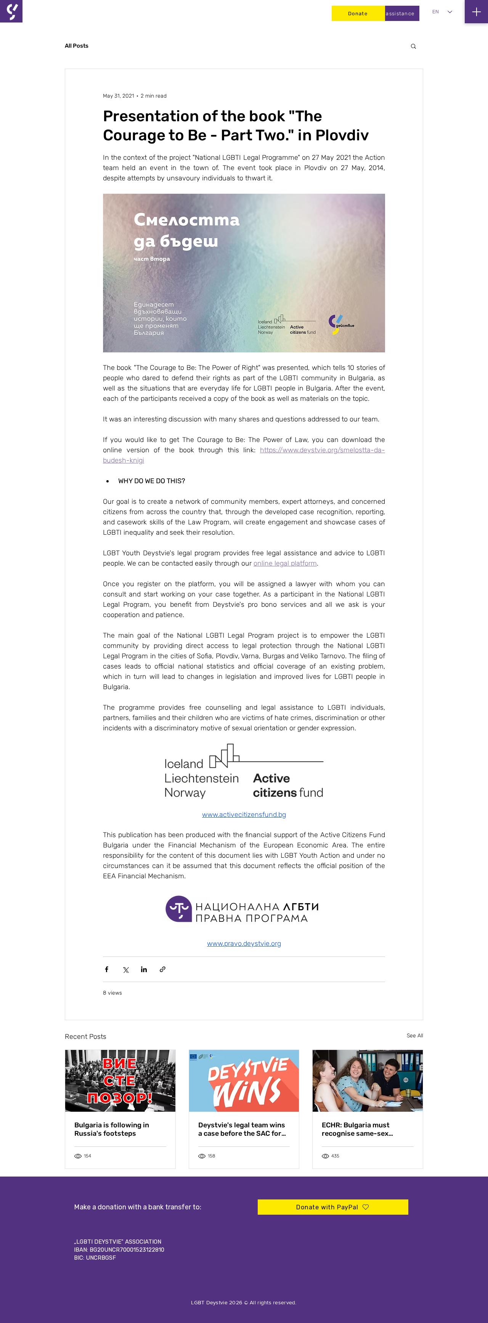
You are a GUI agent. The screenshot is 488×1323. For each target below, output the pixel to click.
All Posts (76, 45)
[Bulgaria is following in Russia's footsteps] (120, 1081)
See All (415, 1035)
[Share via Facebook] (106, 969)
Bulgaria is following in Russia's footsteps (111, 1129)
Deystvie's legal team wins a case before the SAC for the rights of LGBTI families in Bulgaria (243, 1129)
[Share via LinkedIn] (144, 969)
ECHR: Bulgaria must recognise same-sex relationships (356, 1129)
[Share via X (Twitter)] (125, 969)
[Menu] (476, 11)
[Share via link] (162, 969)
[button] (413, 46)
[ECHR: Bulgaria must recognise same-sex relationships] (368, 1081)
